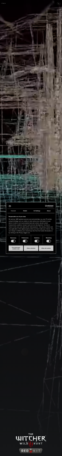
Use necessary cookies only (16, 248)
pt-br (3, 3)
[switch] (25, 241)
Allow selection (31, 248)
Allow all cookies (46, 248)
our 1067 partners (18, 219)
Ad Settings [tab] (37, 210)
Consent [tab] (13, 210)
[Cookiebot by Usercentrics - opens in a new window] (46, 206)
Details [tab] (25, 210)
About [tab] (48, 210)
